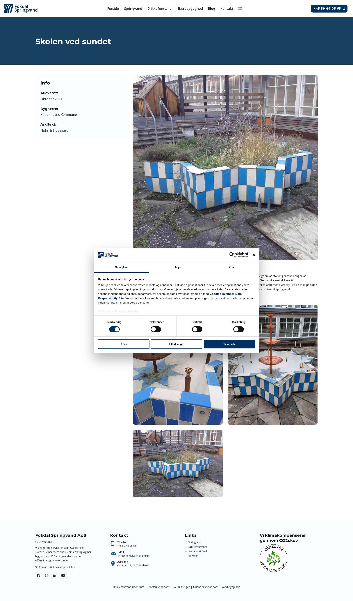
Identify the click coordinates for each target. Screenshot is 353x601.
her (137, 311)
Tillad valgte (176, 344)
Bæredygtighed (190, 8)
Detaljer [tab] (177, 267)
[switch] (156, 329)
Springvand (133, 8)
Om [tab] (231, 267)
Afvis (123, 344)
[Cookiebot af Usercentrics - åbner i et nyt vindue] (232, 255)
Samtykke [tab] (121, 267)
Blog (211, 8)
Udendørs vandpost (205, 587)
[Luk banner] (254, 255)
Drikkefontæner (160, 8)
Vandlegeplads (231, 587)
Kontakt (226, 8)
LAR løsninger (181, 587)
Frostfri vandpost (158, 587)
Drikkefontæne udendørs (128, 587)
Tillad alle (229, 344)
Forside (113, 8)
